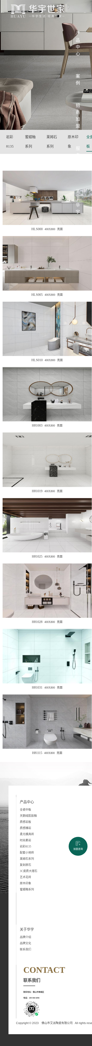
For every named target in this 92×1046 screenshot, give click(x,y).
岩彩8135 (10, 141)
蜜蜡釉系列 (30, 141)
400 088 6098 (34, 998)
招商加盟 (78, 115)
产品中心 (78, 43)
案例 (78, 79)
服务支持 (78, 158)
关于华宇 (78, 201)
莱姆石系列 (51, 141)
